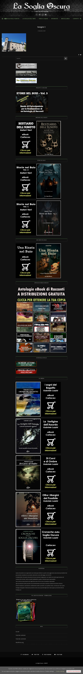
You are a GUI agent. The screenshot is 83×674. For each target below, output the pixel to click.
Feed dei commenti (21, 639)
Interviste (54, 18)
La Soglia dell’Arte (29, 18)
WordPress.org (20, 642)
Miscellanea (65, 18)
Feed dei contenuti (20, 635)
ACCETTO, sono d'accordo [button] (73, 671)
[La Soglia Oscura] (41, 8)
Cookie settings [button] (60, 671)
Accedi (17, 631)
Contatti (76, 18)
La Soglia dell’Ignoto (11, 18)
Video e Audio (43, 18)
